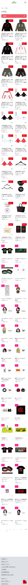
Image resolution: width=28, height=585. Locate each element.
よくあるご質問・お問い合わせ (8, 566)
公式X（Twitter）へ (5, 581)
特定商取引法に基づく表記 (7, 574)
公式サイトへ (4, 578)
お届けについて (4, 561)
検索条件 (5, 16)
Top (2, 8)
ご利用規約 (3, 569)
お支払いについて (5, 564)
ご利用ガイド (4, 558)
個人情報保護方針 (5, 572)
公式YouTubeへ (5, 583)
